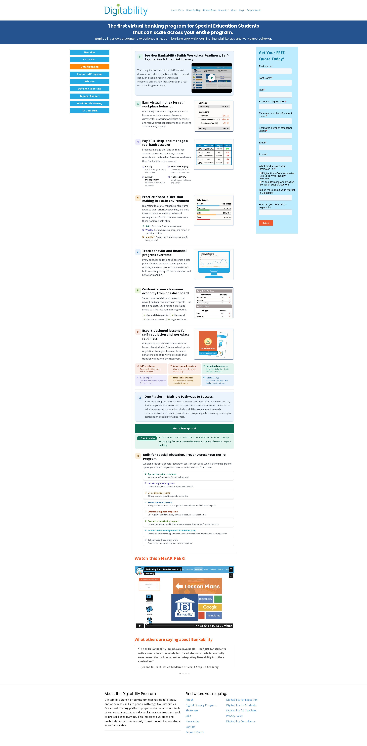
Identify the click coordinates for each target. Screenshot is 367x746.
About (234, 10)
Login (241, 10)
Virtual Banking (193, 10)
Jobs (188, 712)
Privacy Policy (234, 712)
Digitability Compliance (240, 717)
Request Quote (254, 10)
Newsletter (223, 10)
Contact (190, 723)
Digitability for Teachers (241, 706)
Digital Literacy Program (201, 701)
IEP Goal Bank (209, 10)
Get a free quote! (184, 428)
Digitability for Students (241, 701)
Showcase (192, 706)
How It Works (177, 10)
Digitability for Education (241, 696)
